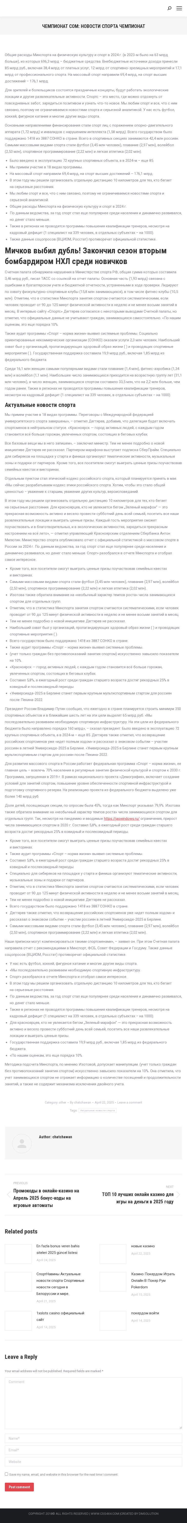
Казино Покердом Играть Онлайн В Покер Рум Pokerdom (153, 1280)
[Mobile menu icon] (179, 8)
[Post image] (18, 1254)
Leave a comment (129, 1102)
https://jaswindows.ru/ (122, 818)
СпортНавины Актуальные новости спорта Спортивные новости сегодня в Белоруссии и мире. (60, 1284)
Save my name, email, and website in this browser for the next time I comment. (63, 1474)
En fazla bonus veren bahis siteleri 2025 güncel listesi (58, 1249)
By (80, 1102)
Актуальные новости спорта (97, 1110)
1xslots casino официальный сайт (60, 1316)
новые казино (143, 1246)
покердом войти (145, 1313)
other (62, 1102)
